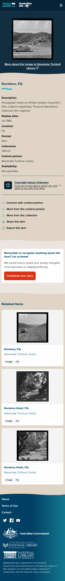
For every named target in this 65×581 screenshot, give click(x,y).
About (5, 499)
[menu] (61, 5)
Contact (6, 512)
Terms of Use (10, 505)
